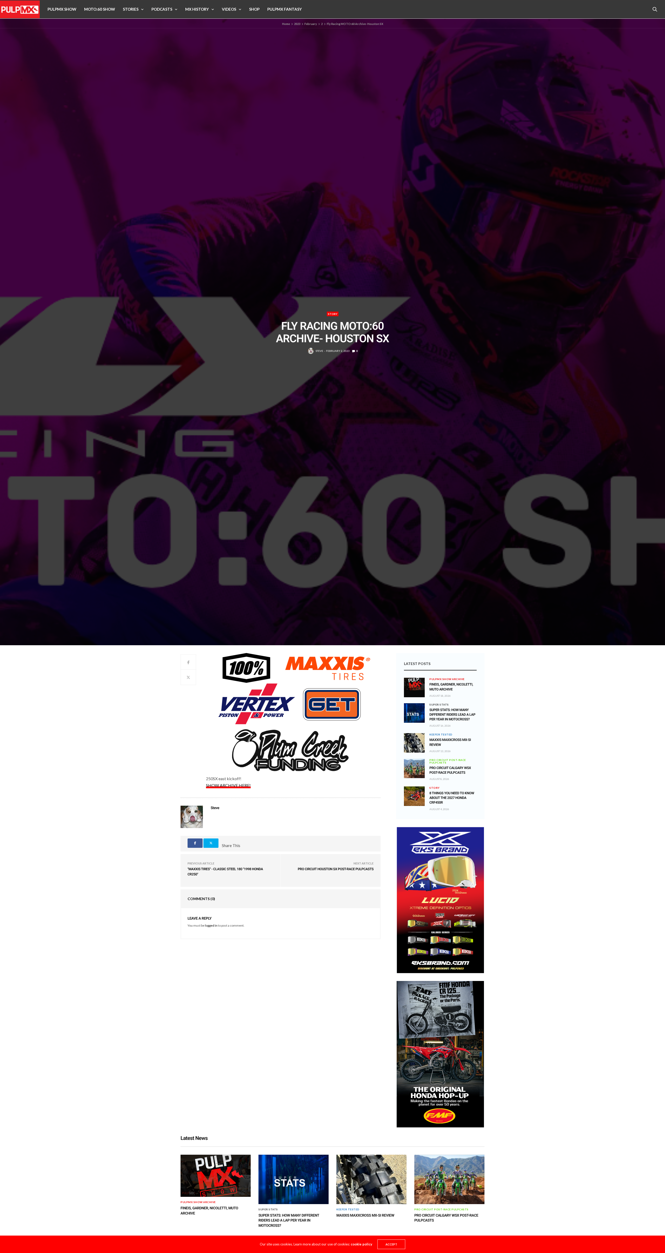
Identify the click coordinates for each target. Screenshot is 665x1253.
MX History (197, 9)
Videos (229, 9)
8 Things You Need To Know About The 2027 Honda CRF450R (451, 798)
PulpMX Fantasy (284, 9)
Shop (254, 9)
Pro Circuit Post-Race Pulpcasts (447, 761)
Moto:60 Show (99, 9)
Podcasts (161, 9)
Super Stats (439, 704)
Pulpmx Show (62, 9)
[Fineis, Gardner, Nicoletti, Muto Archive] (414, 684)
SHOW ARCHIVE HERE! (228, 785)
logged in (211, 925)
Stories (130, 9)
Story (332, 313)
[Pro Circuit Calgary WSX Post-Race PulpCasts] (414, 768)
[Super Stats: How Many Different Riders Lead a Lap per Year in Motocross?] (414, 713)
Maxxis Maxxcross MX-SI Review (365, 1215)
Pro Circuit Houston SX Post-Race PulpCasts (336, 869)
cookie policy (361, 1244)
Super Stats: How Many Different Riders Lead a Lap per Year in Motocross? (452, 714)
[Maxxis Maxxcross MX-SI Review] (414, 743)
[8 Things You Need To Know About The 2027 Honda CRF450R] (414, 796)
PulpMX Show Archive (447, 679)
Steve (319, 350)
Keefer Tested (441, 734)
